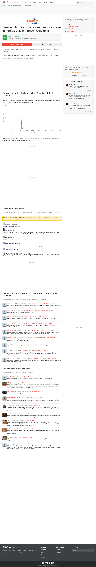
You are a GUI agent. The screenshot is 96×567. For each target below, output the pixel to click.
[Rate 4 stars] (81, 72)
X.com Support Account (73, 26)
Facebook (58, 552)
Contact (52, 2)
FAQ (40, 2)
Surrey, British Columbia (41, 316)
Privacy (46, 2)
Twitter (58, 549)
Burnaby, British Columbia (48, 303)
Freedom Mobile (18, 5)
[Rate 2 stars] (75, 72)
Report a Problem (18, 44)
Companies (33, 2)
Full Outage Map (47, 44)
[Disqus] (31, 239)
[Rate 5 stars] (83, 72)
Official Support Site (71, 31)
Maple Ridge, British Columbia (45, 310)
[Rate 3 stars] (78, 72)
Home (25, 2)
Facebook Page (71, 29)
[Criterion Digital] (48, 563)
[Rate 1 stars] (73, 72)
